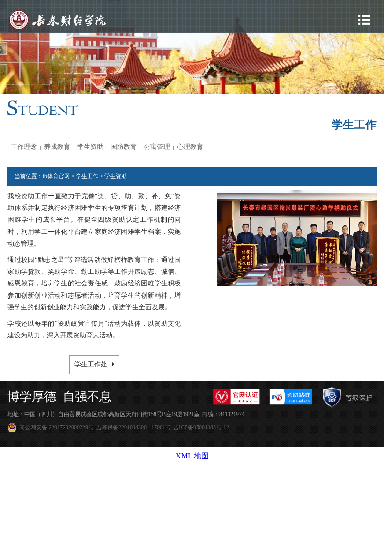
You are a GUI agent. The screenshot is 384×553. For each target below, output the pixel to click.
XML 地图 (192, 456)
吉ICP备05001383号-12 (201, 427)
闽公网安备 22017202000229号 (56, 427)
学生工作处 (90, 364)
